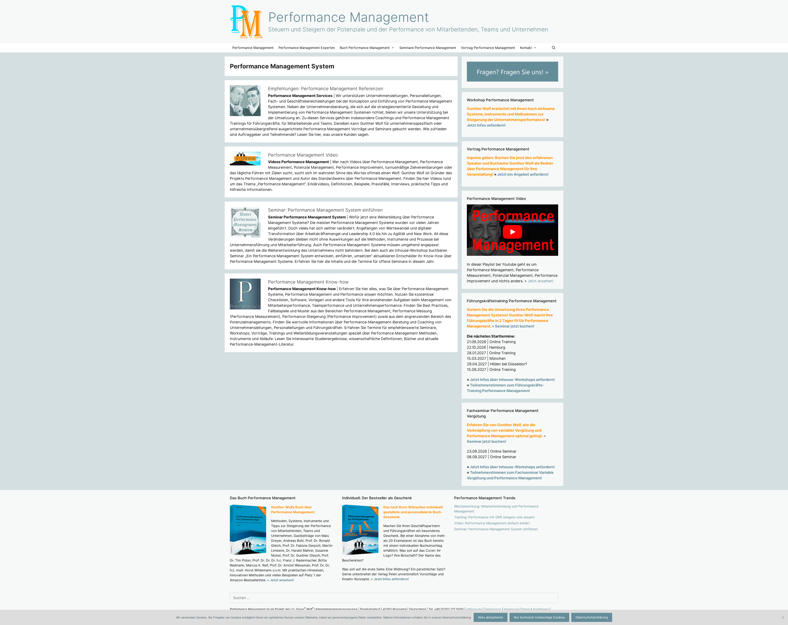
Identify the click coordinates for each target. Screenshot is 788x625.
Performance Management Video (303, 155)
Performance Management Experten (306, 48)
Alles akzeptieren (490, 617)
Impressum (511, 609)
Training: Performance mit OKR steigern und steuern (494, 517)
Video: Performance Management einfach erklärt (492, 523)
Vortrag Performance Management (488, 48)
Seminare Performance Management (427, 48)
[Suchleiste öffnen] (553, 47)
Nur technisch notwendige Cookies (539, 617)
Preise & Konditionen (535, 609)
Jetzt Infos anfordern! (486, 125)
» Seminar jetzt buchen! (513, 326)
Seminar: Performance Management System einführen (325, 210)
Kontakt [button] (526, 48)
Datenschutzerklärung (592, 617)
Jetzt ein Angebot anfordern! (523, 174)
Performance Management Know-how (308, 282)
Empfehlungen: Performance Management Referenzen (325, 88)
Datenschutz (492, 609)
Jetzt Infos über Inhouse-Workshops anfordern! (512, 379)
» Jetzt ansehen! (280, 580)
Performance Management (348, 17)
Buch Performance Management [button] (365, 48)
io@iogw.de (474, 609)
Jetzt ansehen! (540, 281)
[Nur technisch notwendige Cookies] (783, 617)
